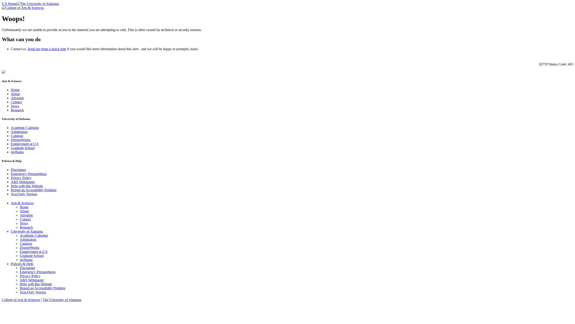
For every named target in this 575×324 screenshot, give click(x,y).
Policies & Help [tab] (22, 264)
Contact (16, 102)
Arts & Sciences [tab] (22, 203)
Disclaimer (18, 170)
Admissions (19, 132)
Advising (17, 98)
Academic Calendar (25, 128)
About (15, 94)
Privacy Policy (21, 178)
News (15, 106)
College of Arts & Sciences (21, 300)
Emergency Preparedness (28, 174)
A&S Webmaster (23, 182)
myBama (17, 152)
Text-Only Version (24, 194)
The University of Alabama (62, 300)
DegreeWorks (20, 140)
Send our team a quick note (47, 49)
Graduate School (23, 148)
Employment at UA (25, 144)
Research (17, 110)
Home (15, 90)
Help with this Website (27, 186)
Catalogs (17, 136)
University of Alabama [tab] (27, 231)
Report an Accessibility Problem (33, 190)
